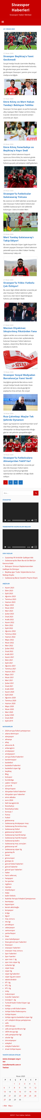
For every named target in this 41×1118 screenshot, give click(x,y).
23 (20, 1096)
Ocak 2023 (9, 616)
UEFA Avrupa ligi (11, 1032)
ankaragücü (9, 748)
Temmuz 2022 (10, 634)
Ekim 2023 (9, 590)
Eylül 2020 (9, 695)
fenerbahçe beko (11, 809)
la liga (7, 913)
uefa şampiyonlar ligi (13, 1034)
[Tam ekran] (36, 520)
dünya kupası (10, 788)
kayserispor (9, 904)
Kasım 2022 (9, 622)
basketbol (9, 762)
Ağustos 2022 (10, 631)
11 (30, 1088)
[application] (20, 512)
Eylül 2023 (9, 593)
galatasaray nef (11, 846)
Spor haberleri (11, 953)
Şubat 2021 (9, 683)
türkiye (8, 1006)
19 (35, 1092)
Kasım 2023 (9, 588)
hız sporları (9, 881)
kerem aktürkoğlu (12, 907)
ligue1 (7, 916)
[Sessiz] (32, 520)
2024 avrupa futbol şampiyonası (17, 731)
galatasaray (9, 820)
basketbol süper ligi (12, 768)
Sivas (7, 936)
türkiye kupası (10, 1014)
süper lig (8, 971)
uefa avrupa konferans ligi (15, 1029)
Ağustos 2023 (10, 596)
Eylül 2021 (9, 663)
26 (35, 1096)
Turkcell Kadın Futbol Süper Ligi (17, 1003)
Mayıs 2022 (9, 640)
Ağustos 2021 (10, 666)
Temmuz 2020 (10, 700)
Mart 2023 (9, 611)
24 (25, 1096)
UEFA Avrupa (10, 1026)
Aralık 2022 (9, 619)
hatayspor (9, 878)
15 (15, 1092)
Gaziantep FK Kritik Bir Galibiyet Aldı (19, 557)
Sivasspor (9, 945)
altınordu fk (9, 745)
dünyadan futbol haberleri (15, 791)
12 (35, 1088)
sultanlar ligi (10, 965)
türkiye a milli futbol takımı (15, 1008)
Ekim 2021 (9, 660)
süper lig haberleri (12, 974)
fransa (7, 815)
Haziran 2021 (10, 671)
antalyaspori (10, 754)
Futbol (7, 817)
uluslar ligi (9, 1037)
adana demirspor (12, 733)
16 (20, 1092)
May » (10, 1106)
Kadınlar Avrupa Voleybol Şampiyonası (20, 898)
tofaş (7, 991)
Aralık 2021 (9, 654)
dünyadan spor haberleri (15, 794)
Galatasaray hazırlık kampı (15, 835)
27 (5, 1100)
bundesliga (9, 780)
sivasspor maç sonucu (14, 951)
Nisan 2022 (9, 643)
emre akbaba (10, 797)
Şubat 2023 (9, 614)
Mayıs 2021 (9, 674)
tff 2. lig (8, 985)
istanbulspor (10, 890)
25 (30, 1096)
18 (30, 1092)
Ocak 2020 (9, 718)
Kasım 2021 (9, 657)
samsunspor (10, 930)
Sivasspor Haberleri (20, 7)
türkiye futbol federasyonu (15, 1011)
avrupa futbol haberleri (14, 757)
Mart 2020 (9, 712)
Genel (7, 855)
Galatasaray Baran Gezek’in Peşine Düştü (21, 578)
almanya (8, 739)
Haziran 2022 (10, 637)
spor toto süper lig (12, 962)
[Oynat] (5, 520)
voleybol (8, 1043)
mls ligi (8, 922)
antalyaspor (10, 751)
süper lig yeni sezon (13, 977)
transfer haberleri (12, 997)
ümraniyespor (10, 1040)
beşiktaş (8, 771)
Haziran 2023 (10, 602)
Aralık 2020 (9, 689)
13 (5, 1092)
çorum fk (8, 786)
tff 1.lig (7, 982)
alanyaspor (9, 736)
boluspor (8, 777)
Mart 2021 (9, 680)
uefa (7, 1023)
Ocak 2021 (9, 686)
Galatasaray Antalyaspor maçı (17, 823)
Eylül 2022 (9, 628)
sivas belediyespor (12, 939)
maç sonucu (10, 919)
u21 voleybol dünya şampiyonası (18, 1020)
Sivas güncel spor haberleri (15, 942)
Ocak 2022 (9, 651)
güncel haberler (11, 867)
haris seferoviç (11, 875)
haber (7, 872)
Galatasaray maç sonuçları (15, 843)
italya (7, 893)
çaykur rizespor (11, 783)
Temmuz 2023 (10, 599)
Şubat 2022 (9, 648)
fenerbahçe (9, 806)
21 (10, 1096)
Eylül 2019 (9, 721)
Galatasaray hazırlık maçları (16, 838)
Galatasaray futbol (12, 829)
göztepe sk (9, 861)
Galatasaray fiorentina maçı (16, 826)
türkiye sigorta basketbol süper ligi (18, 1017)
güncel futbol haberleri (14, 864)
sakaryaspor (10, 927)
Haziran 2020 (10, 703)
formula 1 (9, 812)
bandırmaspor (11, 760)
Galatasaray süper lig (13, 849)
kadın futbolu (10, 896)
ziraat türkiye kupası (13, 1049)
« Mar (5, 1106)
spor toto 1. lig (11, 959)
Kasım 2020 (9, 692)
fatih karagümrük (12, 803)
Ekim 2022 (9, 625)
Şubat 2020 (9, 715)
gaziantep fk (10, 852)
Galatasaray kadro (12, 841)
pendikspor (9, 924)
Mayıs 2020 (9, 706)
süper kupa (9, 968)
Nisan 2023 (9, 608)
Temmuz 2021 (10, 669)
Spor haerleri (10, 956)
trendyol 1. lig (10, 1000)
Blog (7, 774)
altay (7, 742)
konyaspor (9, 910)
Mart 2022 (9, 645)
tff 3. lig (8, 988)
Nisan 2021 (9, 677)
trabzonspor (10, 994)
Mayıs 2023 (9, 605)
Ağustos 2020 (10, 698)
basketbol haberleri (12, 765)
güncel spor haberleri (13, 869)
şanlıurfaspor (10, 933)
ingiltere (8, 884)
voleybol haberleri (12, 1046)
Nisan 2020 (9, 709)
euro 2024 (9, 800)
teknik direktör (11, 979)
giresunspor (10, 858)
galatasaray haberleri (13, 832)
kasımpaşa (9, 901)
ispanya (8, 887)
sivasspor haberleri (12, 948)
